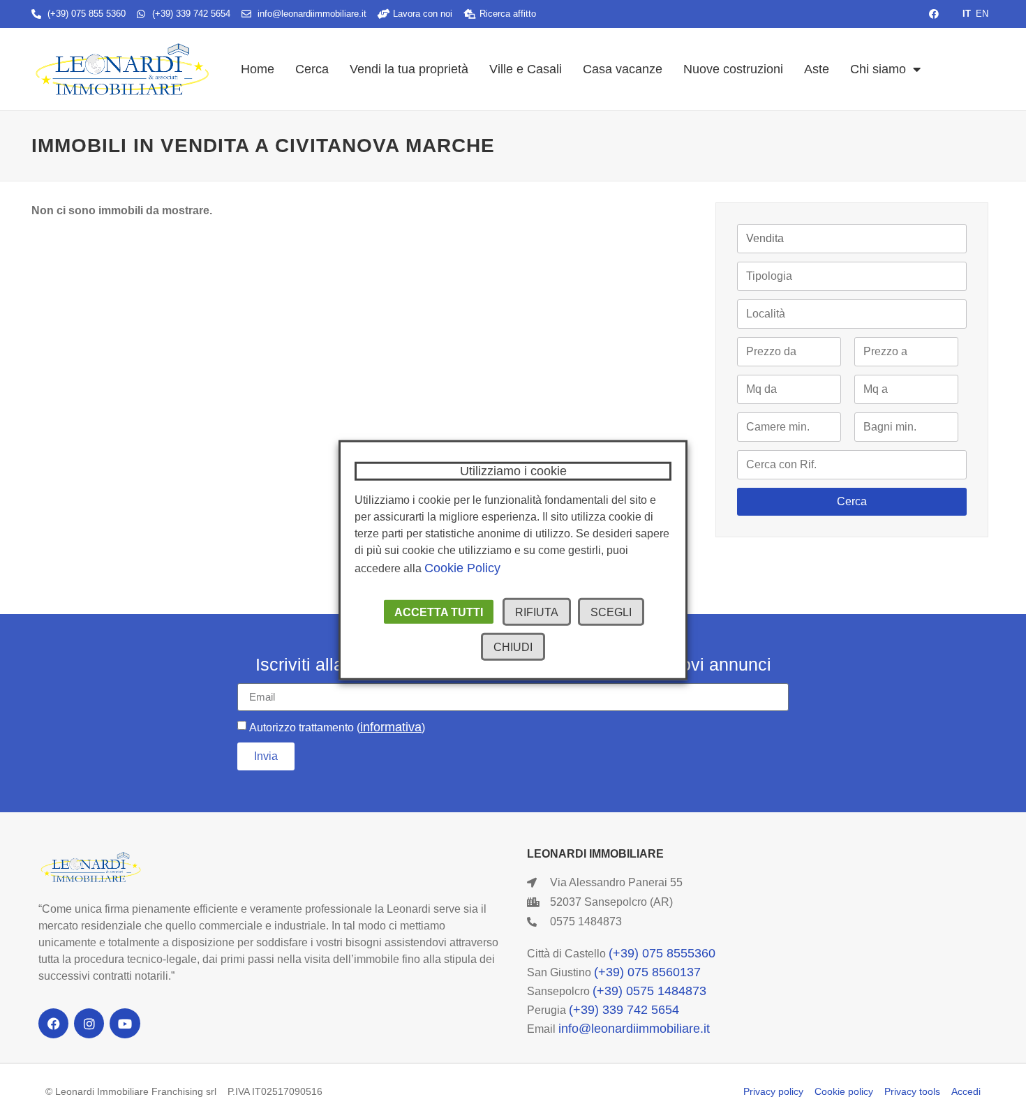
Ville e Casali (525, 69)
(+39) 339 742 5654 (624, 1010)
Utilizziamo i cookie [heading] (513, 470)
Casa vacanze (622, 69)
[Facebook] (53, 1023)
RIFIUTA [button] (536, 612)
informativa (391, 727)
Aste (816, 69)
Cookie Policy (462, 568)
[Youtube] (125, 1023)
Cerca (312, 69)
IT (966, 13)
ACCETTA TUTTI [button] (438, 612)
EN (982, 13)
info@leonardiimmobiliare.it (634, 1029)
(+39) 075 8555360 (662, 953)
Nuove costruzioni (733, 69)
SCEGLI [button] (611, 612)
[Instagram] (89, 1023)
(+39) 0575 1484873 (649, 991)
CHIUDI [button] (513, 647)
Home (257, 69)
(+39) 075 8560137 (647, 972)
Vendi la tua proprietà (409, 69)
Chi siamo (878, 69)
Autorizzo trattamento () (337, 727)
